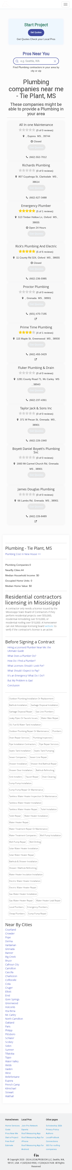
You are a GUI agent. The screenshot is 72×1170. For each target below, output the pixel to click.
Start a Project (11, 1137)
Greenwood (11, 1003)
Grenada (10, 949)
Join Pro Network (29, 1126)
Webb (8, 1065)
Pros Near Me (11, 1133)
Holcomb (10, 1007)
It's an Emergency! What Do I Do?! (26, 675)
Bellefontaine (12, 1076)
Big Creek (10, 956)
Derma (9, 941)
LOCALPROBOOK (22, 4)
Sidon (8, 1045)
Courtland (10, 929)
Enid (7, 995)
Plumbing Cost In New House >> (23, 554)
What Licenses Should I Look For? (26, 665)
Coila (7, 983)
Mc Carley (10, 1014)
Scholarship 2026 (54, 1126)
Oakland (9, 1022)
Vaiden (9, 1069)
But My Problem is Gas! (20, 680)
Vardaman (10, 945)
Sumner (9, 1049)
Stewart (9, 1092)
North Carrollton (14, 1018)
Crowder (10, 933)
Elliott (8, 991)
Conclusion (14, 685)
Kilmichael (10, 1088)
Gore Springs (12, 999)
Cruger (9, 987)
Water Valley (12, 1061)
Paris (7, 1026)
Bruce (8, 960)
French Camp (12, 1084)
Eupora (9, 1080)
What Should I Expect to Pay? (23, 670)
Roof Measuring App (31, 1133)
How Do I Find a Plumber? (22, 660)
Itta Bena (10, 1011)
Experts (24, 1129)
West (8, 1073)
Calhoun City (12, 964)
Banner (9, 952)
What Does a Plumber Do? (22, 655)
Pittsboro (10, 1034)
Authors (49, 1133)
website (49, 626)
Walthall (9, 1096)
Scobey (9, 1042)
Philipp (8, 1030)
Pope (8, 937)
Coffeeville (10, 980)
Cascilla (9, 972)
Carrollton (10, 968)
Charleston (11, 976)
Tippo (8, 1057)
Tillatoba (9, 1053)
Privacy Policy (52, 1129)
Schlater (9, 1038)
